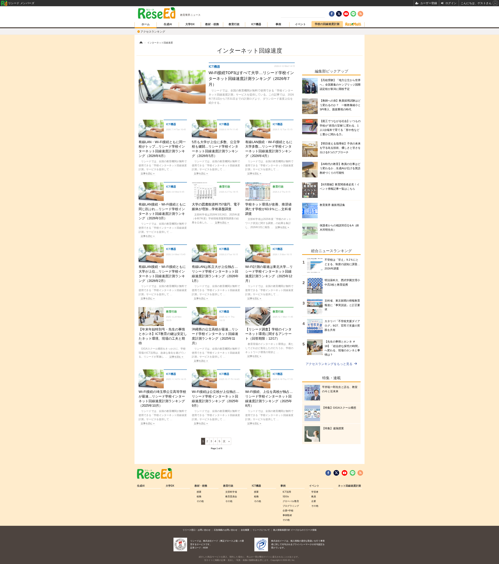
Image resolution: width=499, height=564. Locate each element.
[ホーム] (140, 42)
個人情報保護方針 (281, 530)
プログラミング (291, 506)
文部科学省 (231, 492)
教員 (313, 496)
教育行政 (234, 24)
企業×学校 (288, 510)
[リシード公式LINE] (352, 472)
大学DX (190, 24)
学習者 (314, 492)
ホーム (146, 24)
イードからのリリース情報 (304, 530)
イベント (300, 24)
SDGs (286, 496)
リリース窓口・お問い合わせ (197, 530)
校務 (199, 496)
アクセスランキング (153, 31)
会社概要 (245, 530)
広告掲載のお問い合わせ (225, 530)
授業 (199, 492)
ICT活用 (287, 492)
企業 (313, 501)
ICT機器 (256, 24)
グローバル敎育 (291, 501)
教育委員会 (231, 496)
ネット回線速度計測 (349, 485)
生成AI (168, 24)
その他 (200, 501)
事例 (278, 24)
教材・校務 (212, 24)
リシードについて (261, 530)
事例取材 (287, 515)
